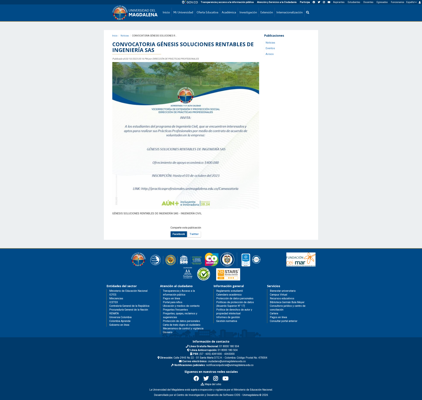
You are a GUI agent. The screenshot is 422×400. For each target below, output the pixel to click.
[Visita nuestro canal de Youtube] (225, 379)
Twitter (194, 234)
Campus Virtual (278, 294)
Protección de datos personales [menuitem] (181, 321)
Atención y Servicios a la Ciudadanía (277, 2)
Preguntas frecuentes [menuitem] (175, 309)
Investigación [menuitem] (248, 12)
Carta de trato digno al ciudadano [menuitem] (181, 324)
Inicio (115, 35)
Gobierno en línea (119, 324)
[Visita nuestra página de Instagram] (215, 379)
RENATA (114, 313)
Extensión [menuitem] (266, 12)
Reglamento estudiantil (229, 290)
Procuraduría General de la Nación (128, 309)
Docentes (368, 2)
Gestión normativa (226, 321)
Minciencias (116, 298)
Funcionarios (397, 2)
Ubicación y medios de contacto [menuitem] (181, 305)
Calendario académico (229, 294)
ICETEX (113, 302)
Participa (305, 2)
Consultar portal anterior (283, 321)
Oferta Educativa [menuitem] (207, 12)
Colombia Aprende (120, 321)
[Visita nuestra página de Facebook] (196, 379)
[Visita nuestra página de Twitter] (206, 379)
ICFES (112, 294)
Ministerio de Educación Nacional (128, 290)
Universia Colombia (120, 317)
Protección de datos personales (234, 298)
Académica (229, 12)
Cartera (274, 313)
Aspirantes (339, 2)
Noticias (125, 35)
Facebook (179, 234)
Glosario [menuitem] (167, 332)
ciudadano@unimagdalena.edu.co (214, 361)
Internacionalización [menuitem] (289, 12)
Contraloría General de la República (129, 305)
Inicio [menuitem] (166, 12)
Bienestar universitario (283, 290)
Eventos (270, 48)
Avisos (270, 54)
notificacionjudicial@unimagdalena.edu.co (214, 365)
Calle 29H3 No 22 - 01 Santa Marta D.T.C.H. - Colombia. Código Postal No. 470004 (213, 357)
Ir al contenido (8, 2)
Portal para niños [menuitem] (172, 302)
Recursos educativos (282, 298)
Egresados (382, 2)
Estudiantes (354, 2)
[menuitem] (307, 12)
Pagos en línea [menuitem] (171, 298)
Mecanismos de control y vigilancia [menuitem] (183, 328)
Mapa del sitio (212, 384)
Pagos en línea (278, 317)
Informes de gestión (228, 317)
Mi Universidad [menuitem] (183, 12)
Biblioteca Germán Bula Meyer (287, 302)
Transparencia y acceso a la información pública (227, 2)
